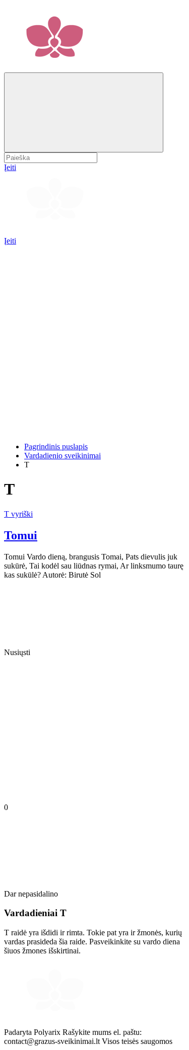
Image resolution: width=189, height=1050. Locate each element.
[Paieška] (83, 112)
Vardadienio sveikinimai (62, 455)
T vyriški (18, 514)
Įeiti (10, 240)
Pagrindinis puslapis (56, 446)
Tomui (20, 535)
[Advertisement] (94, 340)
